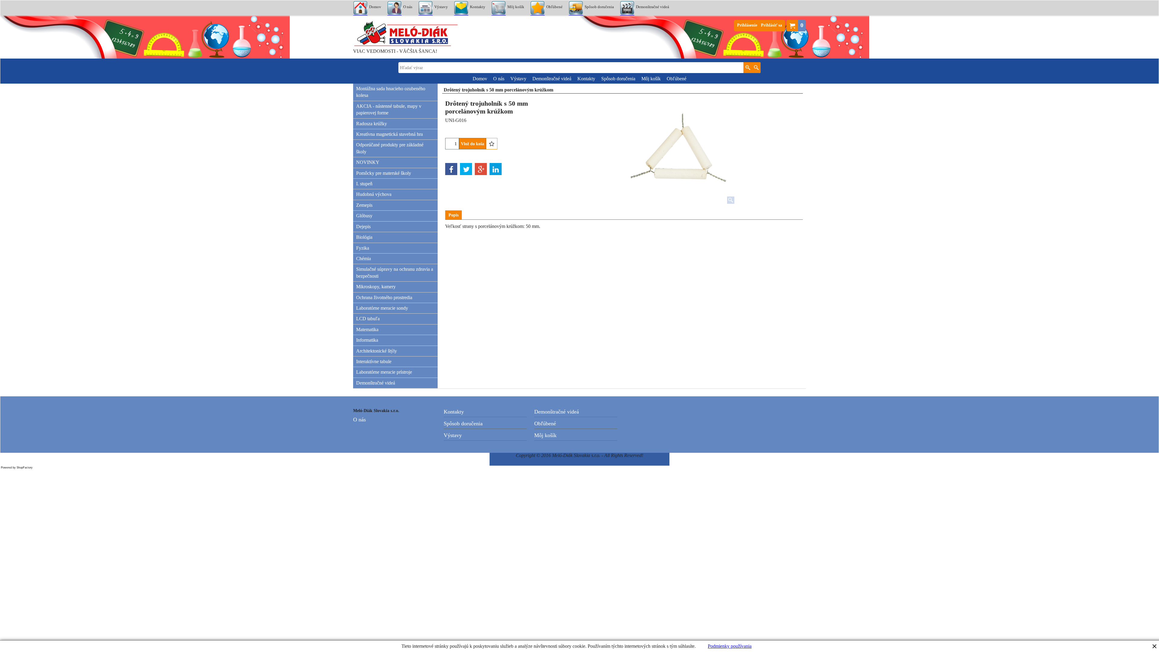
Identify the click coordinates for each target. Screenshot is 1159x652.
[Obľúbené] (491, 143)
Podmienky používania (730, 646)
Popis (453, 215)
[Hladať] (756, 67)
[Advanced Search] (747, 67)
